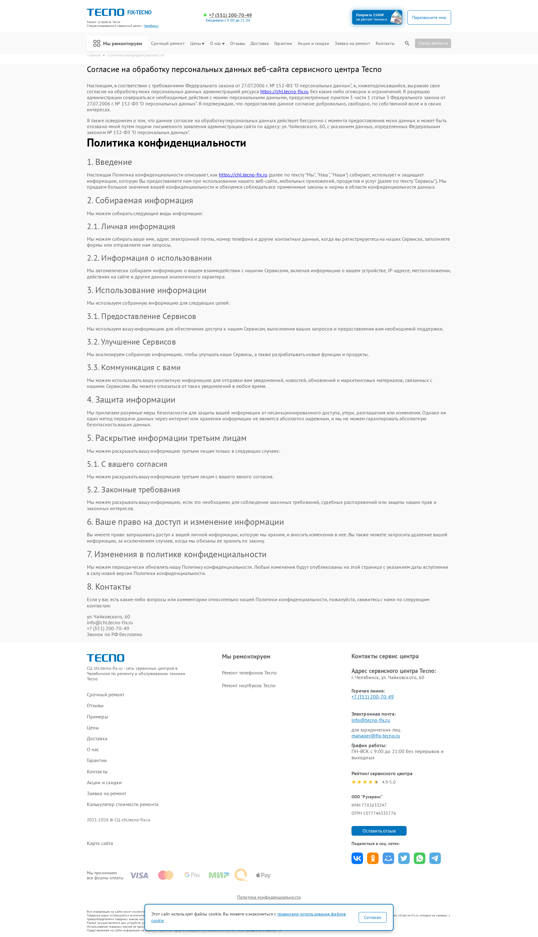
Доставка (260, 43)
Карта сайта (100, 843)
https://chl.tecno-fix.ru (284, 91)
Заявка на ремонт (352, 43)
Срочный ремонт (167, 43)
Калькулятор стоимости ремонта (122, 804)
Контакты (385, 43)
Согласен (372, 917)
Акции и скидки (313, 43)
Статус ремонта (433, 43)
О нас (215, 43)
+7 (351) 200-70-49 (230, 15)
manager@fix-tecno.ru (376, 735)
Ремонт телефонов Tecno (249, 672)
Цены (195, 43)
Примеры (97, 717)
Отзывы (237, 43)
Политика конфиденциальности (269, 897)
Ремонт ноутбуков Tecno (249, 685)
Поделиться (357, 858)
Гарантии (283, 43)
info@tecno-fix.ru (371, 720)
